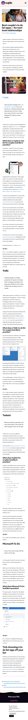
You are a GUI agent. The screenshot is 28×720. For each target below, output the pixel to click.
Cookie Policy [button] (12, 713)
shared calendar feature (8, 201)
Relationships (16, 681)
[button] (25, 3)
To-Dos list (17, 126)
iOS (13, 245)
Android (19, 245)
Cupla (5, 97)
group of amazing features (9, 237)
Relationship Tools (8, 681)
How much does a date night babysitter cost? (15, 687)
